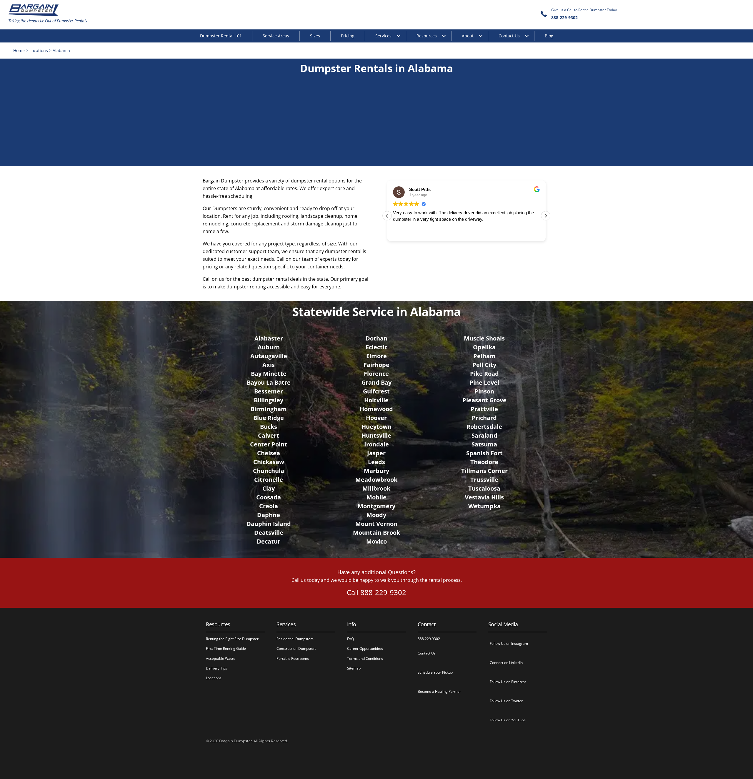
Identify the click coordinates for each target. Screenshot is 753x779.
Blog (549, 36)
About (468, 36)
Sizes (315, 36)
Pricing (347, 36)
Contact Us (509, 36)
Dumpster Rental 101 (221, 36)
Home (19, 50)
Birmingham (269, 409)
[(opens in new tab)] (376, 157)
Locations (38, 50)
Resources (427, 36)
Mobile (376, 497)
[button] (545, 215)
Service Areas (276, 36)
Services (383, 36)
